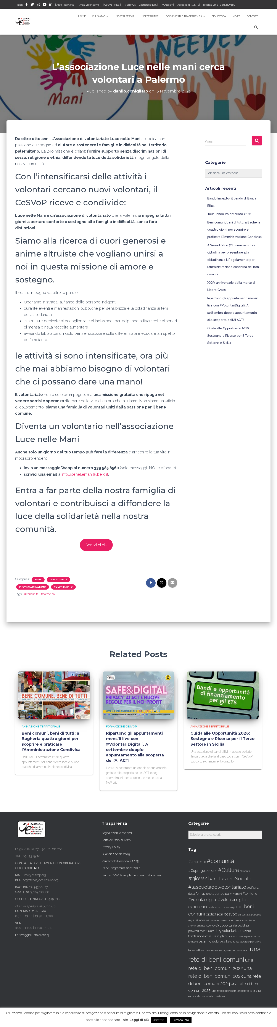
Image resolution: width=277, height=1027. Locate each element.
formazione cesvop (121, 726)
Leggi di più (139, 1020)
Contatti (253, 16)
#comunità (31, 594)
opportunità (58, 579)
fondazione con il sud (203, 936)
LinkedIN (50, 5)
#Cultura (228, 870)
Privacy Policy (111, 847)
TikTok (19, 4)
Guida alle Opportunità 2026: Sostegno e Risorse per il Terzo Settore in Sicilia (230, 335)
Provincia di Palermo (32, 587)
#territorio (250, 894)
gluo (223, 936)
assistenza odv (217, 907)
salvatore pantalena (250, 941)
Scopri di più (96, 545)
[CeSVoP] (23, 21)
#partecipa (48, 594)
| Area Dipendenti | (89, 4)
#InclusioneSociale (230, 878)
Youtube (45, 5)
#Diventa (245, 871)
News (236, 16)
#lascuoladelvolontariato (217, 887)
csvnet (247, 931)
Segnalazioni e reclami (117, 833)
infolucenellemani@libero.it (84, 474)
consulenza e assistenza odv (226, 920)
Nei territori (150, 16)
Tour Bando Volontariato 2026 (229, 214)
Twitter (32, 5)
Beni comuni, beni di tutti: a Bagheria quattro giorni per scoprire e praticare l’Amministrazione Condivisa (234, 230)
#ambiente (197, 862)
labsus (231, 936)
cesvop (230, 914)
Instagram (38, 5)
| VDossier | (167, 4)
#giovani (198, 878)
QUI (37, 868)
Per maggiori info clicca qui (33, 935)
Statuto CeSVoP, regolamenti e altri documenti (132, 875)
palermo (205, 941)
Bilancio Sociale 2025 (116, 854)
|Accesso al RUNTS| (188, 4)
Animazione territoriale (41, 726)
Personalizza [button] (180, 1020)
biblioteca (214, 914)
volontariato (63, 587)
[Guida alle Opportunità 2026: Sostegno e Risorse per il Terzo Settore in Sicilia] (223, 695)
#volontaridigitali (202, 899)
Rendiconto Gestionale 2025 (120, 861)
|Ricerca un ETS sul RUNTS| (219, 4)
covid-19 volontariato (224, 931)
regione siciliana (222, 941)
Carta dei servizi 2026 (116, 840)
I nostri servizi (124, 16)
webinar (220, 996)
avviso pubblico (234, 907)
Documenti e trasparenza (184, 16)
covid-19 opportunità (221, 925)
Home (82, 16)
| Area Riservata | (65, 4)
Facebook (27, 5)
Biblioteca (218, 16)
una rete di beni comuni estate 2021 (233, 990)
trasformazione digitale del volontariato (227, 950)
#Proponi (236, 893)
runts (236, 941)
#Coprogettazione (202, 871)
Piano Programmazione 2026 (121, 868)
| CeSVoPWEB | (112, 4)
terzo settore (196, 950)
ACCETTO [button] (158, 1020)
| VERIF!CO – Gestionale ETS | (141, 4)
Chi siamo (99, 16)
